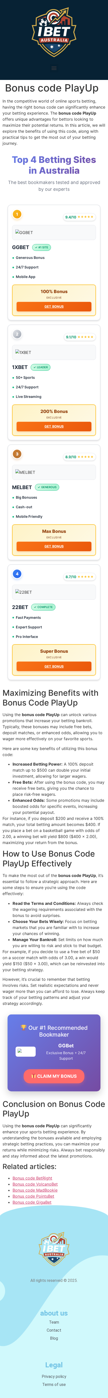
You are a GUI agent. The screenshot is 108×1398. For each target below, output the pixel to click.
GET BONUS (54, 306)
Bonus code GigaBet (32, 1202)
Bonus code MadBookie (35, 1190)
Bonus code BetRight (32, 1178)
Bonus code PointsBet (33, 1196)
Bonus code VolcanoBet (35, 1184)
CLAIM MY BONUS (56, 1076)
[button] (54, 68)
